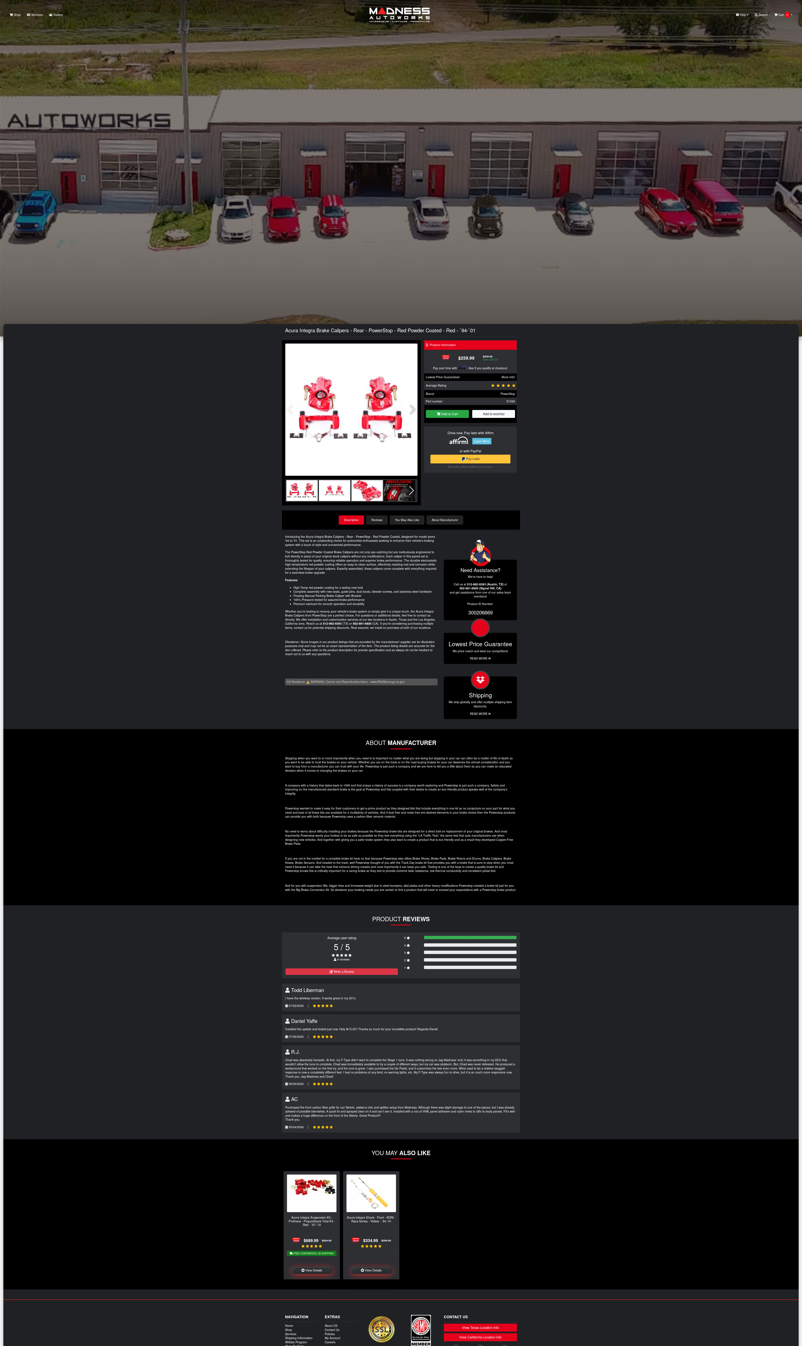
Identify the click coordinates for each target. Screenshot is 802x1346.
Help (743, 15)
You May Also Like (407, 520)
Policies (330, 1334)
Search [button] (763, 15)
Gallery (58, 15)
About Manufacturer (445, 520)
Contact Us (332, 1330)
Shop (17, 15)
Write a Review (343, 971)
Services (36, 15)
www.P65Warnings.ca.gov (388, 682)
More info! (508, 377)
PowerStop (508, 394)
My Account (332, 1338)
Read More (479, 658)
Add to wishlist (493, 413)
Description (351, 520)
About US (331, 1325)
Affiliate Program (296, 1342)
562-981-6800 (362, 623)
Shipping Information (298, 1338)
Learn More (482, 441)
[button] (412, 409)
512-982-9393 (332, 623)
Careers (330, 1342)
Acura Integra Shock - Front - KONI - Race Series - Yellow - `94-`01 (371, 1219)
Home (289, 1325)
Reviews (376, 520)
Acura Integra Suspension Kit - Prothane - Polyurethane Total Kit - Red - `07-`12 (312, 1221)
